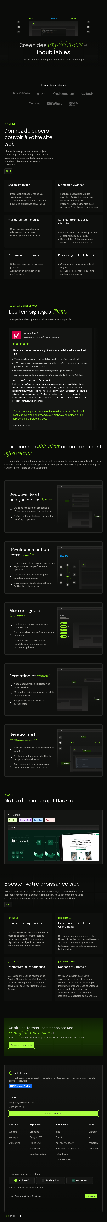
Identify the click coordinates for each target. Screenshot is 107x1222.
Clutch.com (25, 425)
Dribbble (93, 1148)
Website (13, 1131)
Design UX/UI (37, 1137)
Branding (34, 1131)
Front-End (35, 1142)
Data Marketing (38, 1154)
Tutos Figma (61, 1154)
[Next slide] (97, 434)
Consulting (14, 1142)
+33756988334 (17, 1107)
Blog (57, 1131)
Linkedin (93, 1131)
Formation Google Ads (67, 1148)
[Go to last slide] (10, 434)
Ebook (58, 1137)
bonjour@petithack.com (21, 1102)
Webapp (13, 1137)
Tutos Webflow (63, 1159)
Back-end (35, 1148)
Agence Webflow (64, 1142)
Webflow (93, 1142)
